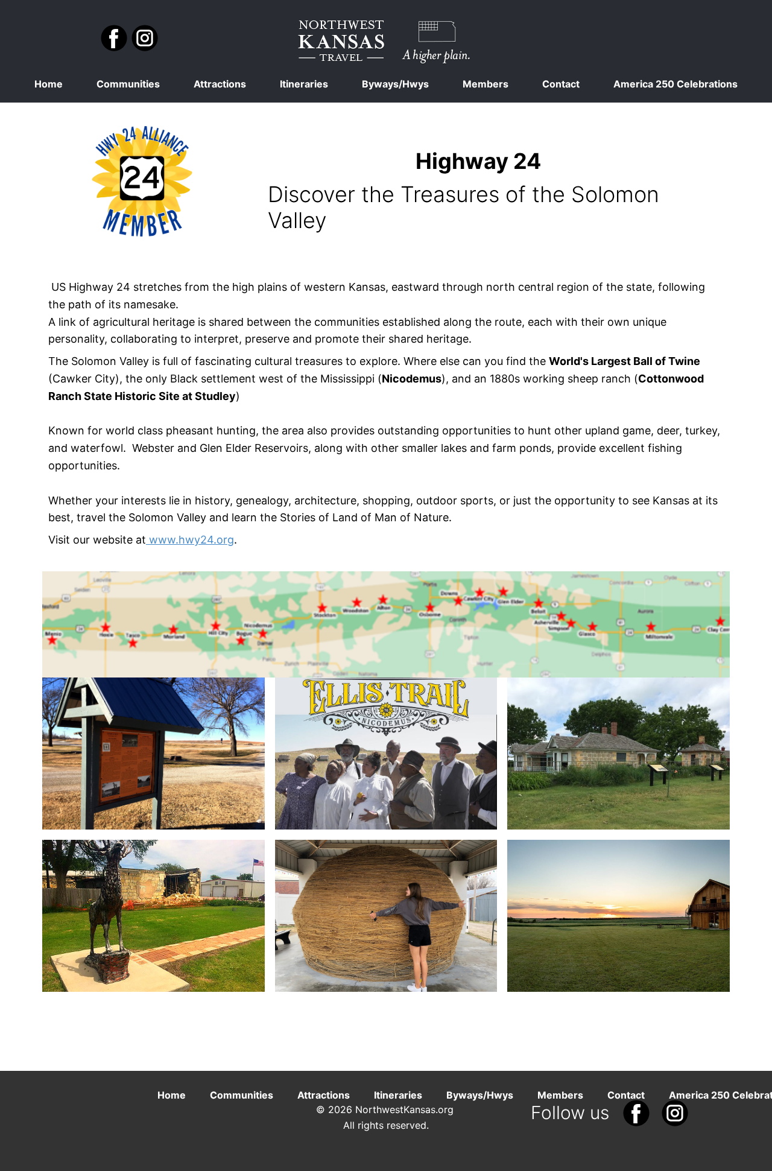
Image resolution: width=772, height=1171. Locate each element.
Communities (128, 84)
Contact (561, 84)
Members (485, 84)
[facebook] (114, 38)
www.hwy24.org (190, 539)
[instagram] (144, 38)
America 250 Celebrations (675, 84)
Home (48, 84)
